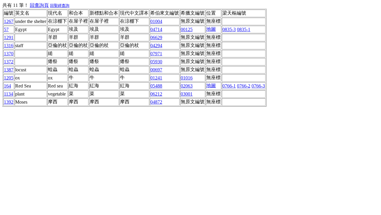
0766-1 (229, 85)
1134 (8, 93)
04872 (156, 102)
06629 (156, 37)
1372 (8, 61)
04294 (156, 45)
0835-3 (229, 29)
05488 (156, 85)
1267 (8, 21)
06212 (156, 93)
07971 (156, 53)
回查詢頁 (39, 5)
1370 (8, 53)
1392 (8, 102)
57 (6, 29)
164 (7, 85)
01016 (187, 77)
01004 (156, 21)
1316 (8, 45)
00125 (187, 29)
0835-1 (243, 29)
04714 (156, 29)
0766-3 (258, 85)
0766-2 (243, 85)
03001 (187, 93)
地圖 (211, 29)
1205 (8, 77)
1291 (8, 37)
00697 (156, 69)
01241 (156, 77)
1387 (8, 69)
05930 (156, 61)
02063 (187, 85)
